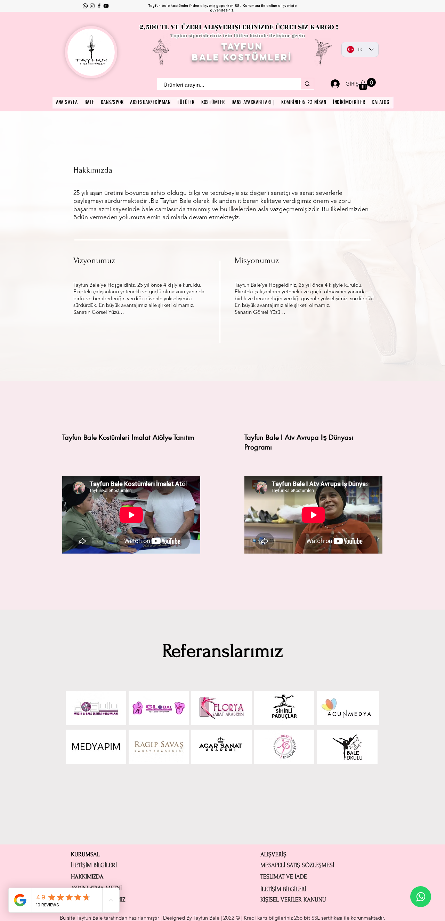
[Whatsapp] (85, 6)
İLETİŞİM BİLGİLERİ (94, 865)
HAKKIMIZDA (87, 876)
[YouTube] (106, 6)
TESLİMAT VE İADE (283, 876)
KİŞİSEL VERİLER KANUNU (293, 899)
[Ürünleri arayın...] (307, 83)
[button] (367, 84)
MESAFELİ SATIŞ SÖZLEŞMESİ (297, 865)
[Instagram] (92, 6)
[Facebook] (99, 6)
